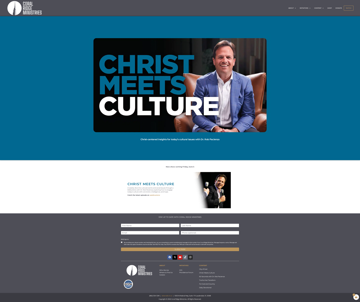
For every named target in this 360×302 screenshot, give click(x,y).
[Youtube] (180, 257)
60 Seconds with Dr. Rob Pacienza (212, 276)
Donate (339, 8)
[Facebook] (169, 257)
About (291, 8)
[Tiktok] (185, 257)
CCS (180, 270)
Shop (329, 8)
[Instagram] (190, 257)
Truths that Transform (207, 280)
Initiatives (304, 8)
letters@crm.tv (167, 296)
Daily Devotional (205, 288)
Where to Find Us (166, 272)
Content (317, 8)
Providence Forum (186, 272)
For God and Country (207, 284)
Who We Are (164, 270)
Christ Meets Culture (207, 273)
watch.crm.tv (155, 195)
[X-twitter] (174, 257)
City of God (203, 269)
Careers (162, 275)
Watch (348, 8)
